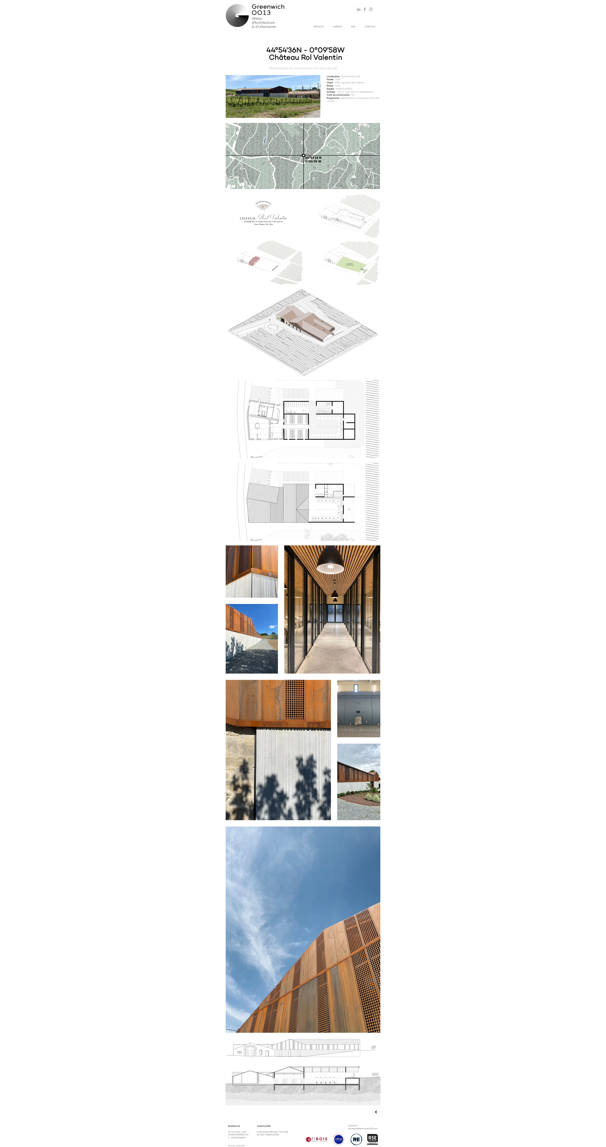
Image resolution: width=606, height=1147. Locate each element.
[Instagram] (370, 9)
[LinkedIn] (358, 9)
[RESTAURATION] (376, 1111)
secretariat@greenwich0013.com (363, 1129)
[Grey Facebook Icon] (364, 9)
